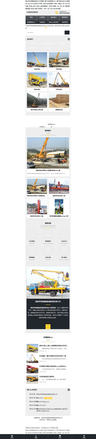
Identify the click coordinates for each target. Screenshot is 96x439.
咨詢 (60, 437)
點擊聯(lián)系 (51, 125)
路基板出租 (62, 43)
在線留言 (42, 22)
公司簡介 (42, 17)
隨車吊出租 (47, 48)
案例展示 (65, 17)
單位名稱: (32, 394)
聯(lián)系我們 (53, 22)
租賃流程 (65, 22)
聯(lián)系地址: (34, 409)
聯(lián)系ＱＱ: (34, 398)
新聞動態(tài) (31, 22)
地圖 (84, 437)
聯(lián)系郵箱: (34, 401)
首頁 (31, 17)
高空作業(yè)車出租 (48, 43)
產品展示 (54, 17)
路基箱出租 (33, 48)
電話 (36, 437)
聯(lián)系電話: (34, 405)
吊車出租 (33, 43)
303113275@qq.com (42, 401)
